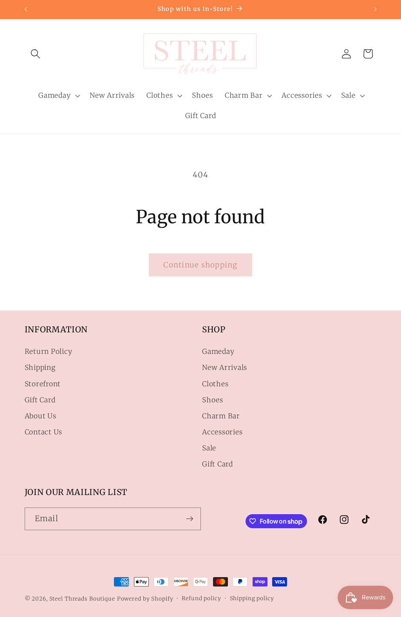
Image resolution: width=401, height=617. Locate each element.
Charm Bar (221, 416)
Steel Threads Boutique (82, 598)
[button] (35, 54)
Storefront (43, 384)
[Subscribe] (189, 519)
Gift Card (40, 400)
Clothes (215, 384)
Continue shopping (200, 264)
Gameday (218, 351)
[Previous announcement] (25, 9)
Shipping (40, 367)
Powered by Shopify (145, 598)
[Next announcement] (375, 9)
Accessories (222, 432)
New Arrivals (224, 367)
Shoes (212, 400)
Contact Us (44, 432)
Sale (209, 448)
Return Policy (48, 351)
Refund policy (201, 598)
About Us (40, 416)
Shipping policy (252, 598)
